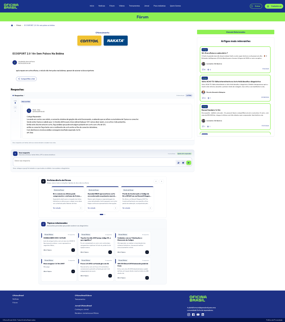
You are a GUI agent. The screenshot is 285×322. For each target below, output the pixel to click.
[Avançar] (161, 181)
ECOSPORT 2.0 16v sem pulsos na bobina (39, 25)
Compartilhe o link (28, 79)
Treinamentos (134, 6)
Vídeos (122, 6)
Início (92, 6)
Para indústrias (160, 6)
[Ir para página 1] (101, 214)
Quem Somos (175, 6)
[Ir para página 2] (104, 214)
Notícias (102, 6)
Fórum (112, 6)
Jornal (146, 6)
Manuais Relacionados (235, 32)
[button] (183, 163)
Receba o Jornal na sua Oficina (87, 313)
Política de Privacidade (274, 320)
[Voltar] (156, 181)
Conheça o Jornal (82, 309)
